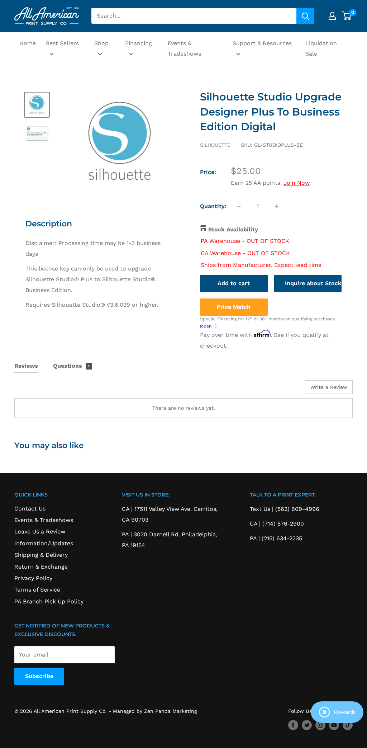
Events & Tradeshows (184, 48)
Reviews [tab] (26, 365)
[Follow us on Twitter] (307, 725)
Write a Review (328, 387)
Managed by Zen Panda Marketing (155, 711)
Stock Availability (233, 229)
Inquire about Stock (313, 283)
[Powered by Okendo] (46, 389)
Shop (101, 43)
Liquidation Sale (321, 48)
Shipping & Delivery (41, 554)
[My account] (332, 16)
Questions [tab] (71, 365)
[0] (346, 15)
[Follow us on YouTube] (334, 725)
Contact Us (30, 508)
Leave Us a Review (39, 531)
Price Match (234, 307)
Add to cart (234, 283)
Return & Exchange (41, 566)
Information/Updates (43, 543)
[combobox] (193, 16)
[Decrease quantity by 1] (238, 206)
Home (27, 43)
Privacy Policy (33, 578)
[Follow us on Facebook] (293, 725)
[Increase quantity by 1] (276, 206)
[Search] (305, 16)
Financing (138, 43)
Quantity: (213, 206)
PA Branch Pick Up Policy (49, 601)
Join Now (296, 182)
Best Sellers (62, 43)
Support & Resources (262, 43)
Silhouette (215, 145)
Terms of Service (37, 589)
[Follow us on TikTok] (348, 725)
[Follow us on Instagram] (320, 725)
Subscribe (39, 676)
